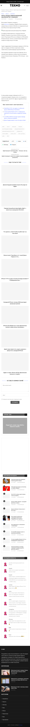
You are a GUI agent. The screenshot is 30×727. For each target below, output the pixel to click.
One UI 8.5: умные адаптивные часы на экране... (18, 495)
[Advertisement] (15, 75)
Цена (3, 136)
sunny (10, 591)
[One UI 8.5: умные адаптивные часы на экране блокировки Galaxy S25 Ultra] (6, 496)
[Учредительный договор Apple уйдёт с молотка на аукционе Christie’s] (15, 197)
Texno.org (20, 724)
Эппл (8, 136)
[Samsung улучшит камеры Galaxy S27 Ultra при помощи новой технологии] (5, 672)
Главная (3, 9)
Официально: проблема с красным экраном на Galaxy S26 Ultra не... (19, 679)
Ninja (10, 627)
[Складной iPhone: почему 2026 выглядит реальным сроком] (15, 291)
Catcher (10, 584)
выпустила (6, 24)
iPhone (11, 9)
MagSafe (20, 126)
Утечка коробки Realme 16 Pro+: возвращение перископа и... (18, 540)
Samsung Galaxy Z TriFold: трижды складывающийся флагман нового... (17, 548)
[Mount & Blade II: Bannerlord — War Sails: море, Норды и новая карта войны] (6, 510)
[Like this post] (13, 141)
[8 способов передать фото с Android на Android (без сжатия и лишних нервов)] (6, 533)
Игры (3, 707)
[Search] (24, 5)
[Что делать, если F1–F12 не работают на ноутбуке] (15, 221)
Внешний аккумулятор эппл (8, 131)
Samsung (4, 704)
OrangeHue (11, 609)
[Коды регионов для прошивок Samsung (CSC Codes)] (6, 481)
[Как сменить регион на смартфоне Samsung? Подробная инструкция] (6, 518)
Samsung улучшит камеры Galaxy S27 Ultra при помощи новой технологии (19, 672)
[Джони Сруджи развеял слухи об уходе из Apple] (15, 174)
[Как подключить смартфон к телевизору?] (6, 526)
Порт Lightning (21, 133)
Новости (7, 9)
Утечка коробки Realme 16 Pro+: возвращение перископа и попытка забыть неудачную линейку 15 (15, 113)
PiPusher (11, 619)
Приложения (5, 719)
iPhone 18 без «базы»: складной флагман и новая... (18, 502)
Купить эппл (13, 133)
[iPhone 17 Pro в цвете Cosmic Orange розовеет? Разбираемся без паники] (15, 268)
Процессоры (5, 713)
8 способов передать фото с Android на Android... (18, 532)
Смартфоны (5, 698)
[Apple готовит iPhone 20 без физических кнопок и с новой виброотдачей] (15, 362)
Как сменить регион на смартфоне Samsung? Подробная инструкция (16, 517)
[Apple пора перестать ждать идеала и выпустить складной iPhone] (15, 338)
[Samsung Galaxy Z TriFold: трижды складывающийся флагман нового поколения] (6, 548)
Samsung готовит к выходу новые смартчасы (19, 687)
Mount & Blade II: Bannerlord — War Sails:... (18, 510)
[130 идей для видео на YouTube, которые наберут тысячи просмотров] (6, 488)
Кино (3, 716)
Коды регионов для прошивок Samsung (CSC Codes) (18, 480)
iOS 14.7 (8, 126)
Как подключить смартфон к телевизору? (18, 525)
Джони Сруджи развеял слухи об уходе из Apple (15, 120)
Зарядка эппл (19, 131)
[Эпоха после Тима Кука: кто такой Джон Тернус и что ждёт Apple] (15, 244)
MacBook (14, 126)
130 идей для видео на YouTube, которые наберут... (18, 487)
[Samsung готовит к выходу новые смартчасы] (5, 689)
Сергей (10, 568)
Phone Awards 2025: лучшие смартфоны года (15, 425)
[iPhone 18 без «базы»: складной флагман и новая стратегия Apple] (6, 503)
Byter (10, 634)
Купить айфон (5, 133)
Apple (3, 126)
